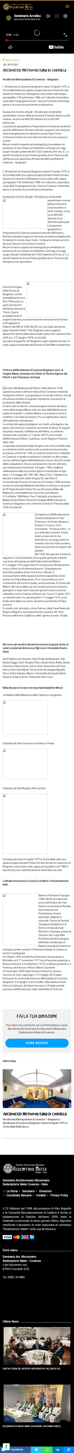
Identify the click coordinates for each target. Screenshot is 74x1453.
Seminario (28, 1191)
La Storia (12, 1191)
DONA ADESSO (37, 1043)
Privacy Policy (59, 1195)
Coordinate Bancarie (19, 1195)
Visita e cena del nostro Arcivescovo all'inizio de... (32, 1368)
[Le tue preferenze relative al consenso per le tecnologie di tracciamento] (6, 1446)
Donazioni (45, 1191)
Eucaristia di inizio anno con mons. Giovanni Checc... (32, 1426)
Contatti (41, 1195)
